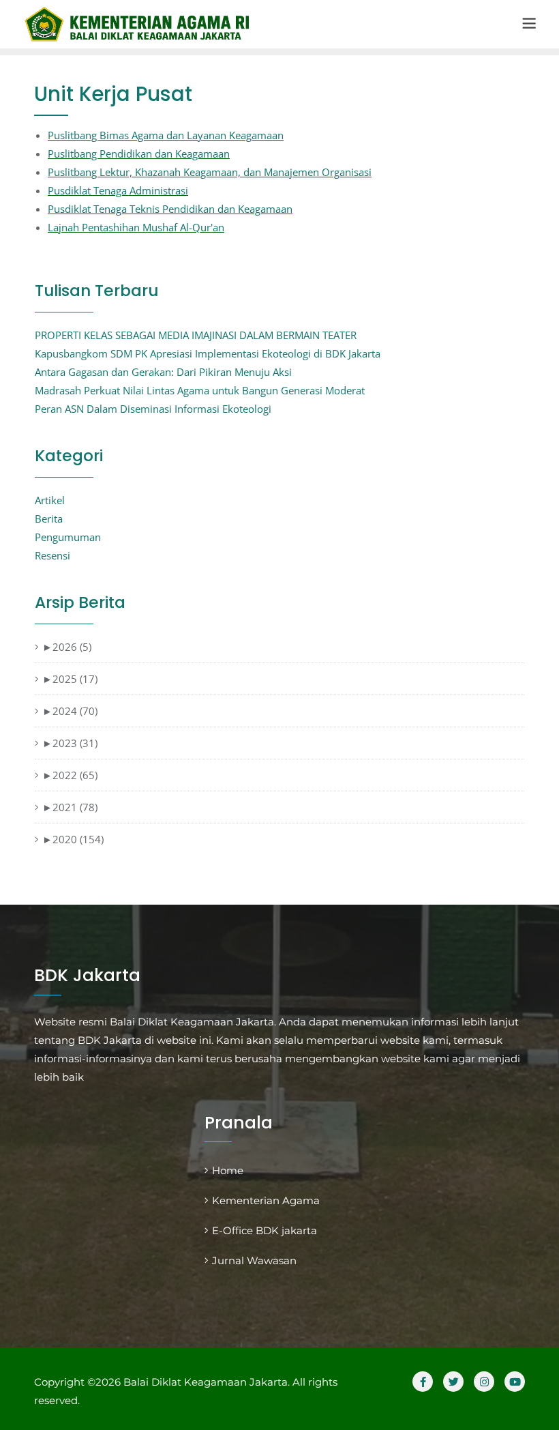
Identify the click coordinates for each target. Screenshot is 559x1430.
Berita (49, 518)
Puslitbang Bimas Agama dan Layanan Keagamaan (166, 135)
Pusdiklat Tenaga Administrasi (118, 190)
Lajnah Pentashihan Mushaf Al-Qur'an (136, 227)
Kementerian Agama (266, 1200)
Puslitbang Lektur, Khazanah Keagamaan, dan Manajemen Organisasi (210, 172)
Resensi (52, 555)
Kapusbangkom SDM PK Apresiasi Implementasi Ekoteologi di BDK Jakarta (207, 353)
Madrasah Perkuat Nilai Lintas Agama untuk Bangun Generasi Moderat (200, 390)
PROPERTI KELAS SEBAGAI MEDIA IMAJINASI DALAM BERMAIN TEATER (196, 335)
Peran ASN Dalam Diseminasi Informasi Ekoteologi (153, 408)
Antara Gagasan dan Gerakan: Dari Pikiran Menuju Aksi (163, 372)
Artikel (50, 500)
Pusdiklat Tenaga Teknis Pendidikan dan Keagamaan (170, 209)
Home (227, 1170)
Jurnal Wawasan (254, 1260)
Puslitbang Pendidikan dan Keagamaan (139, 153)
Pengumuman (68, 537)
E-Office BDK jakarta (264, 1230)
